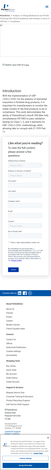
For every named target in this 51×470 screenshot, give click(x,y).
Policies (9, 313)
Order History (12, 378)
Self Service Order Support (17, 404)
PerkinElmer (5, 16)
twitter (30, 293)
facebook (25, 293)
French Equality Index (15, 329)
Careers (9, 321)
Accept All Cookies (25, 465)
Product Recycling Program (18, 400)
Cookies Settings (25, 458)
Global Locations (12, 434)
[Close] (48, 437)
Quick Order (11, 370)
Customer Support (13, 431)
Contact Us (11, 339)
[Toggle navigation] (47, 7)
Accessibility (11, 355)
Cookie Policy (38, 453)
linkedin (20, 293)
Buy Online (11, 366)
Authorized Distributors (16, 347)
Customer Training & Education (19, 396)
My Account (11, 374)
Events (9, 317)
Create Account (12, 382)
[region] (25, 452)
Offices (9, 343)
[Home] (8, 8)
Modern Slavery (13, 325)
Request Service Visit (15, 392)
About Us (10, 309)
